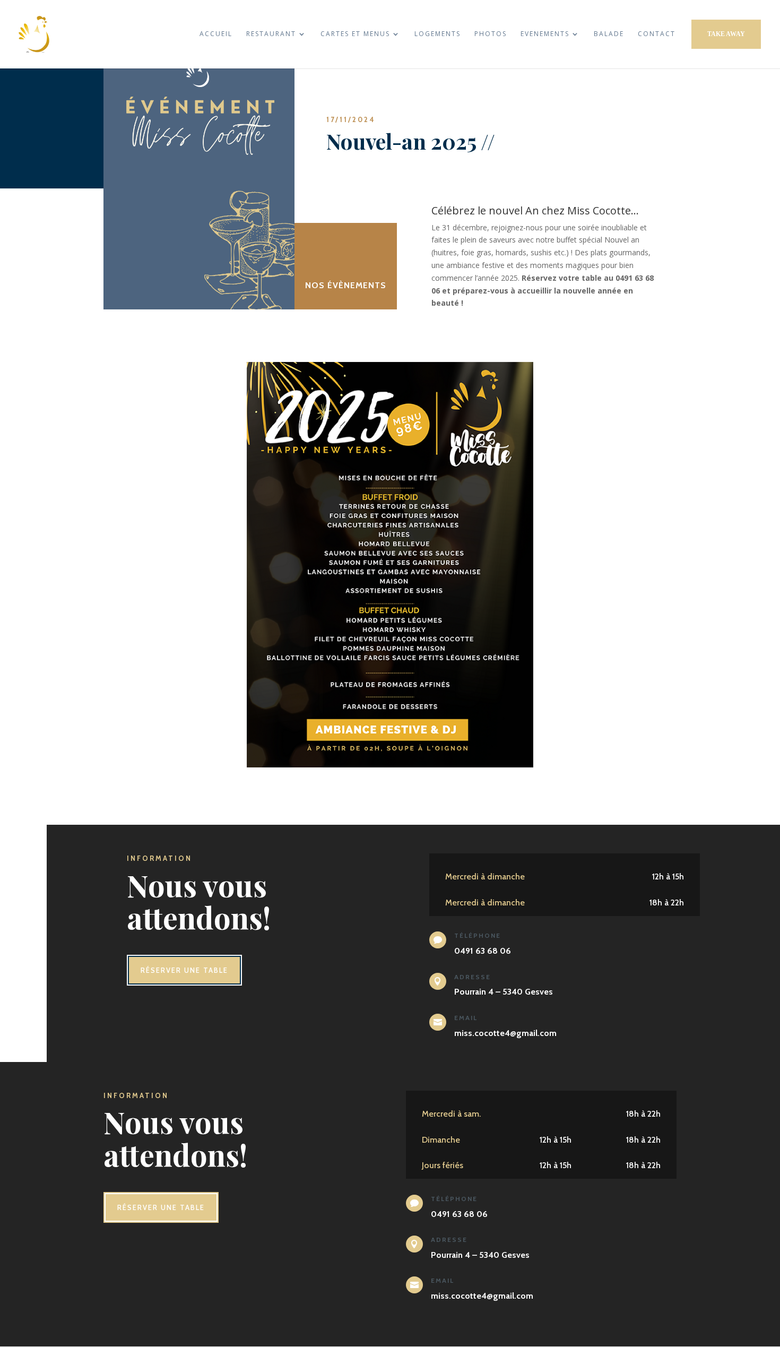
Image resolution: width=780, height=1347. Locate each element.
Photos (490, 34)
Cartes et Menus (355, 34)
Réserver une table (184, 970)
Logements (437, 34)
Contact (656, 34)
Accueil (216, 34)
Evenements (545, 34)
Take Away (726, 34)
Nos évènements (345, 285)
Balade (609, 34)
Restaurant (271, 34)
